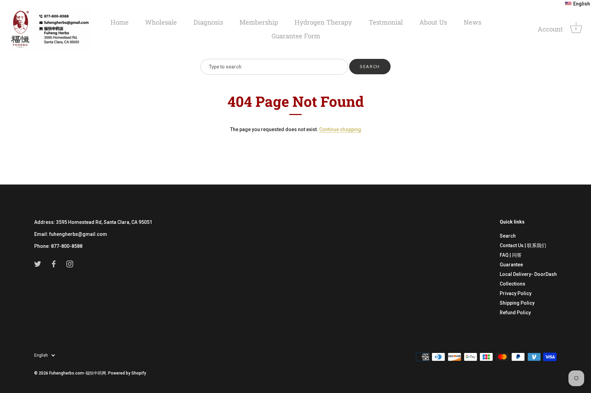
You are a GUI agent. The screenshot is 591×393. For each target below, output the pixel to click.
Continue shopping (340, 129)
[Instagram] (69, 263)
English (41, 355)
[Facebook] (53, 263)
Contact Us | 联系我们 (523, 245)
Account (550, 29)
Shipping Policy (517, 302)
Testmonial (386, 22)
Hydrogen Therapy (323, 22)
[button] (577, 4)
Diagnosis (208, 22)
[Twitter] (37, 263)
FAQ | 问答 (511, 254)
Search (508, 235)
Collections (512, 283)
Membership (258, 22)
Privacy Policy (515, 293)
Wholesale (161, 22)
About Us (433, 22)
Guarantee (511, 264)
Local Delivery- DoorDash (528, 274)
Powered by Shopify (127, 373)
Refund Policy (515, 312)
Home (119, 22)
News (472, 22)
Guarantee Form (296, 35)
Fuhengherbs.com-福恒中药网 (77, 373)
